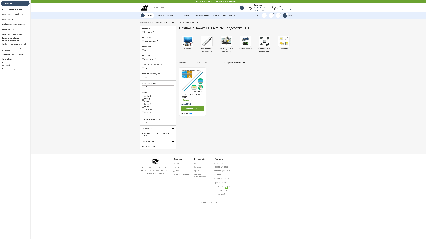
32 (145, 87)
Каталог (176, 163)
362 (145, 77)
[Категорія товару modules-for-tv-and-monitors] (226, 44)
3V (145, 50)
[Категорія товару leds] (283, 43)
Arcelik (146, 96)
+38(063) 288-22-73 (221, 163)
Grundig (147, 99)
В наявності (148, 32)
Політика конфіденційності (201, 175)
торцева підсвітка (150, 41)
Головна (144, 22)
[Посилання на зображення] (155, 161)
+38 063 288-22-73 (260, 7)
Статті (196, 163)
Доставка (176, 171)
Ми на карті (218, 174)
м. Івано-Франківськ (221, 178)
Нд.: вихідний (219, 194)
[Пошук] (242, 8)
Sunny (146, 112)
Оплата (176, 167)
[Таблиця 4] (220, 62)
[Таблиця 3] (216, 62)
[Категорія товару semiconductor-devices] (264, 44)
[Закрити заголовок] (423, 1)
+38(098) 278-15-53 (221, 167)
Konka (146, 104)
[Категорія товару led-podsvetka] (206, 44)
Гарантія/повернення (181, 174)
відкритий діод (149, 59)
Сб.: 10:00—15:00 (221, 189)
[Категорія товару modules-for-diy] (245, 43)
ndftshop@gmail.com (222, 171)
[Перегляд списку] (212, 62)
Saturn (146, 107)
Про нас (197, 171)
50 (145, 68)
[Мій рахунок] (264, 15)
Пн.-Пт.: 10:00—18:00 (222, 186)
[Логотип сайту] (144, 8)
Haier (146, 101)
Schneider (147, 109)
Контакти (197, 167)
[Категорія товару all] (187, 43)
